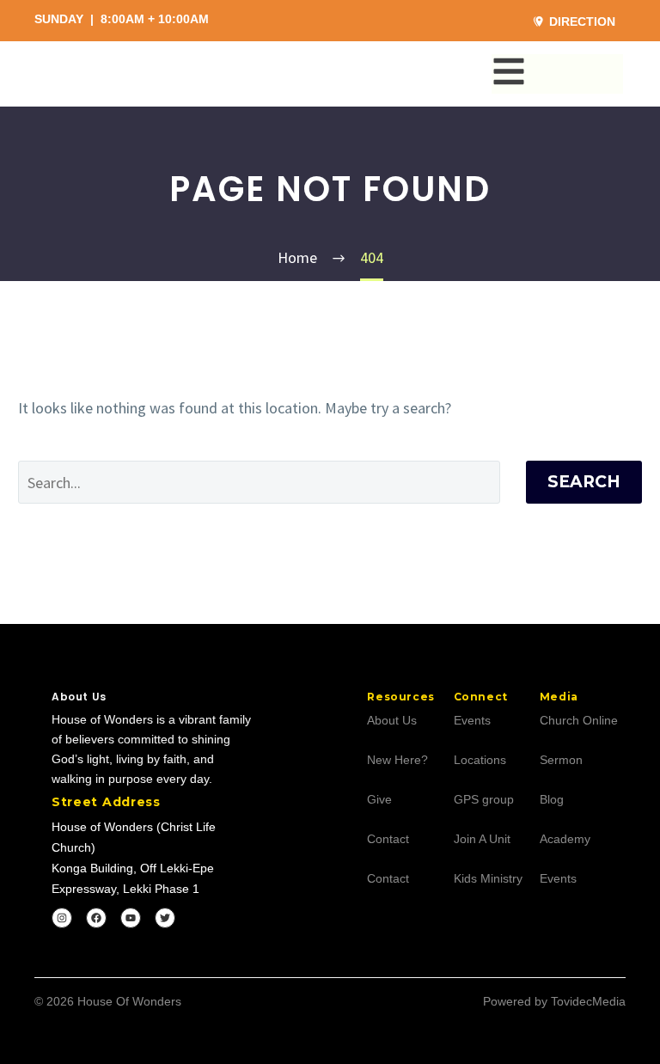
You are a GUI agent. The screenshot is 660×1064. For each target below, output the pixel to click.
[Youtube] (130, 918)
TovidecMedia (588, 1001)
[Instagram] (62, 918)
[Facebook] (96, 918)
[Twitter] (165, 918)
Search (583, 482)
